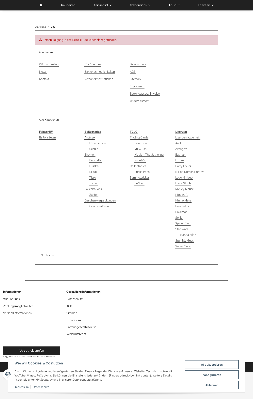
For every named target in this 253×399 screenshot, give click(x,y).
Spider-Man (182, 223)
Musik (93, 171)
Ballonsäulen (47, 137)
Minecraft (181, 194)
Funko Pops (142, 171)
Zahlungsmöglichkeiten (100, 71)
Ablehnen (211, 385)
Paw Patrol (182, 206)
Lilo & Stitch (183, 183)
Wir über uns (93, 64)
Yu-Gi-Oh (140, 149)
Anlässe (90, 137)
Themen (90, 154)
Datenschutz (41, 387)
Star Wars (181, 229)
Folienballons (93, 189)
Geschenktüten (99, 206)
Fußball (139, 183)
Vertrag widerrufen (32, 350)
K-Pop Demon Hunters (189, 171)
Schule (93, 149)
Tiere (92, 177)
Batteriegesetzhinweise (145, 93)
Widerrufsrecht (139, 101)
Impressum (21, 387)
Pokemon (141, 143)
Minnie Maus (183, 200)
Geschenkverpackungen (100, 200)
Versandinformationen (99, 79)
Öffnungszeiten (49, 64)
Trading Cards (139, 137)
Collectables (138, 166)
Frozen (179, 160)
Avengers (181, 149)
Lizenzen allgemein (187, 137)
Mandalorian (188, 234)
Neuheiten (47, 255)
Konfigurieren (212, 374)
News (42, 71)
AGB (132, 71)
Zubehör (140, 160)
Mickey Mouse (184, 189)
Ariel (178, 143)
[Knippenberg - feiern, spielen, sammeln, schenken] (41, 5)
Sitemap (135, 79)
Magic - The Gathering (149, 154)
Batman (180, 154)
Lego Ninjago (184, 177)
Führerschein (97, 143)
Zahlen (93, 194)
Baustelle (95, 160)
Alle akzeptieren (212, 364)
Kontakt (44, 79)
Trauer (93, 183)
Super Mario (183, 246)
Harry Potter (183, 166)
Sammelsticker (139, 177)
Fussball (94, 166)
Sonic (178, 217)
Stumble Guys (184, 240)
